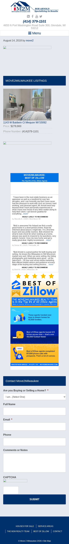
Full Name (9, 404)
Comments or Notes (15, 450)
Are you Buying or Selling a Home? (25, 390)
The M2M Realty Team (18, 531)
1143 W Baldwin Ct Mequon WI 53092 (25, 122)
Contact (57, 531)
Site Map (47, 541)
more (25, 214)
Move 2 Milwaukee (34, 7)
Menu (36, 33)
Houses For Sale (25, 526)
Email (7, 419)
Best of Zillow (41, 531)
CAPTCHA (9, 477)
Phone (7, 434)
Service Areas (45, 526)
